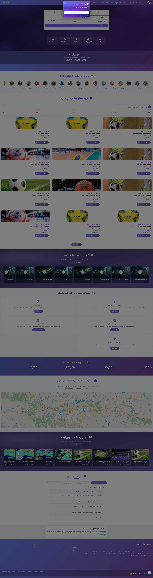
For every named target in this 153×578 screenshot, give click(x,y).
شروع (87, 13)
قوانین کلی (84, 15)
